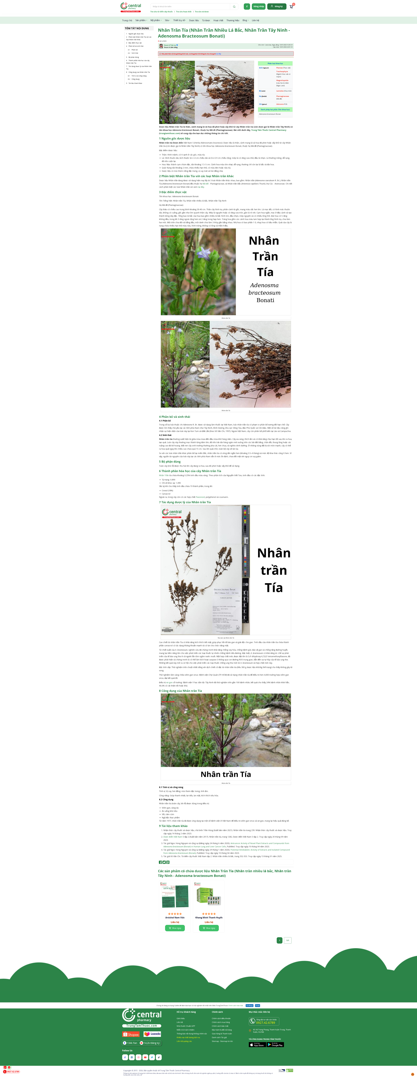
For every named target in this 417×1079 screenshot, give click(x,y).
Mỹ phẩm (155, 20)
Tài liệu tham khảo (135, 83)
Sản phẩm (140, 20)
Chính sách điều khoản (221, 1018)
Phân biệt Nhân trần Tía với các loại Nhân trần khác (138, 38)
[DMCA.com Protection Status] (289, 1070)
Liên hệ (255, 20)
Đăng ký (279, 6)
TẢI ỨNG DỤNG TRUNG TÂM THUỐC (265, 1039)
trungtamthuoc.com (170, 133)
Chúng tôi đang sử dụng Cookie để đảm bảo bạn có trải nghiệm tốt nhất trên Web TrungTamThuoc (199, 1005)
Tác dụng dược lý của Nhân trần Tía (139, 67)
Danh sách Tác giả (219, 1037)
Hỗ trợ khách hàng (186, 1012)
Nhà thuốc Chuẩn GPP (186, 1026)
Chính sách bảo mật (235, 1005)
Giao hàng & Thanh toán (222, 1033)
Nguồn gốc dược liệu (136, 34)
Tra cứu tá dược (202, 11)
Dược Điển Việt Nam (172, 836)
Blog (245, 20)
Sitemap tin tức (226, 1041)
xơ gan (169, 682)
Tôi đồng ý (249, 1005)
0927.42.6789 (265, 1022)
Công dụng (135, 79)
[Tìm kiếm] (234, 6)
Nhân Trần (164, 475)
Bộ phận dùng (134, 57)
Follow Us (127, 1050)
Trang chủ (127, 20)
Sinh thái (135, 53)
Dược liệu (194, 20)
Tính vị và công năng (139, 76)
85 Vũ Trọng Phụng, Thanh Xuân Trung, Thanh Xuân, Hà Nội (272, 1030)
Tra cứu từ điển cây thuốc (161, 11)
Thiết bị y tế (179, 20)
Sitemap (215, 1041)
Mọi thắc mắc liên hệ (259, 1012)
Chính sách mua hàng (221, 1022)
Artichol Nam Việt (175, 917)
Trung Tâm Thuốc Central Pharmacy (268, 130)
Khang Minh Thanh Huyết (209, 917)
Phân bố (135, 50)
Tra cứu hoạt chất (183, 11)
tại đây (201, 187)
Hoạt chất (218, 20)
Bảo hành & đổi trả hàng (222, 1030)
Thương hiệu (233, 20)
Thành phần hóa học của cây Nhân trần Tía (137, 61)
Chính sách (217, 1012)
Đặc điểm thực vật (135, 43)
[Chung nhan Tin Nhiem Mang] (281, 1070)
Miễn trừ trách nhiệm (185, 1030)
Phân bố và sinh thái (136, 46)
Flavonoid (200, 497)
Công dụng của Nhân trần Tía (139, 72)
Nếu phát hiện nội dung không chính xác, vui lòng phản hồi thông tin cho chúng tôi (191, 54)
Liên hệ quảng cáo (184, 1041)
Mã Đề (205, 183)
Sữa (167, 20)
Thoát (257, 1005)
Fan (132, 1042)
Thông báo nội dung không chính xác (192, 1033)
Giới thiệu (181, 1018)
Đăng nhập (259, 6)
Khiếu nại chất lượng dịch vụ (188, 1037)
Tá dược (206, 20)
